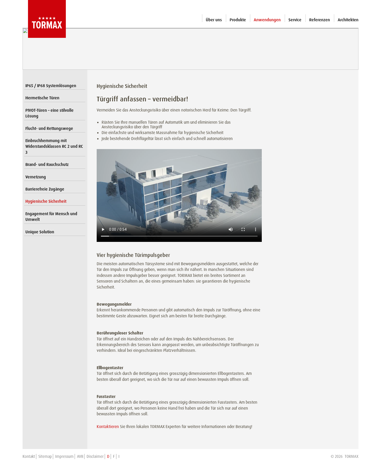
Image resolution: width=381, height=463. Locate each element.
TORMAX (351, 456)
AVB (80, 456)
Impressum (64, 456)
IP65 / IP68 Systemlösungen (50, 85)
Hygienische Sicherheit (45, 201)
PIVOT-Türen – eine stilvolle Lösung (49, 113)
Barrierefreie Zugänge (44, 189)
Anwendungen (267, 20)
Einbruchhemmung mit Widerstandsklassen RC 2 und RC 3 (54, 146)
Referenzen (319, 20)
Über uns (214, 20)
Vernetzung (35, 177)
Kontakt (29, 456)
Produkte (238, 20)
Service (294, 20)
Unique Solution (39, 232)
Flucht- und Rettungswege (49, 128)
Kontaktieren (108, 426)
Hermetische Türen (42, 98)
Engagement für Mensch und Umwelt (51, 216)
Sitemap (45, 456)
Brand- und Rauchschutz (47, 164)
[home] (44, 19)
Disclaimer (95, 456)
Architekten (348, 20)
